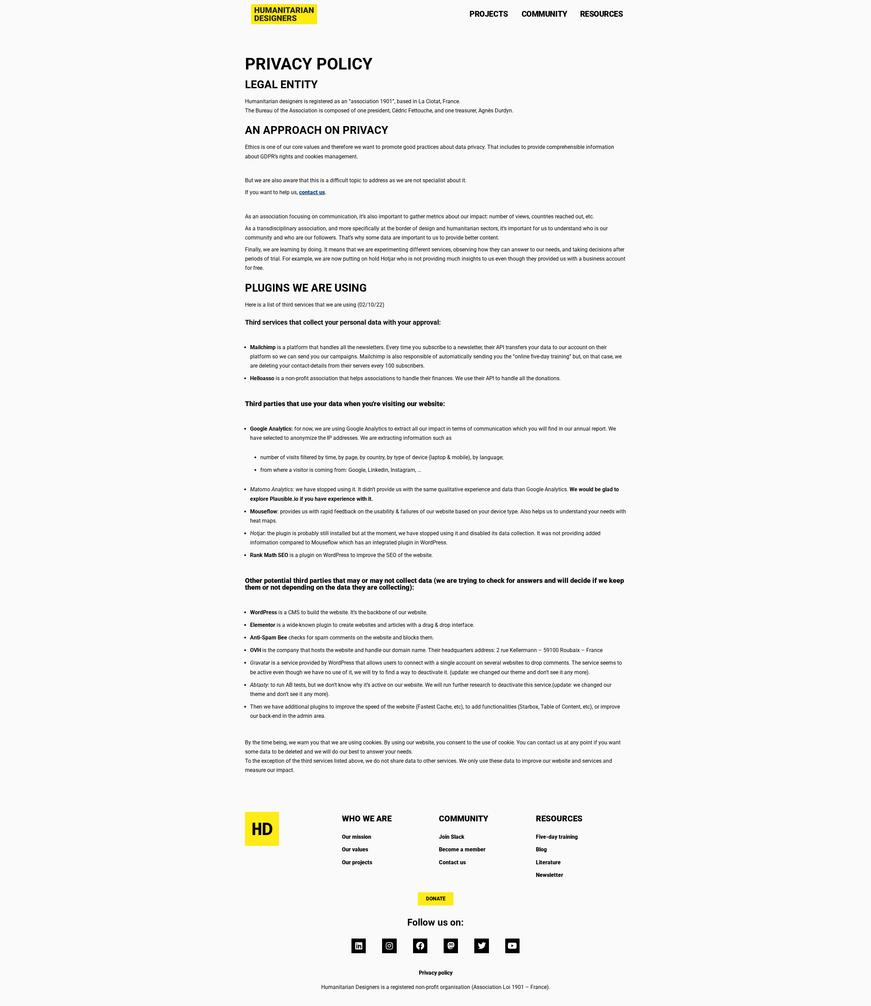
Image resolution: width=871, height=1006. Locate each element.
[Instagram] (389, 946)
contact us (312, 192)
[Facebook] (420, 946)
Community (544, 14)
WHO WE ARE (367, 818)
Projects (489, 14)
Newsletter (549, 875)
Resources (601, 14)
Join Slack (451, 837)
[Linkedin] (358, 946)
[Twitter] (481, 946)
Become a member (462, 849)
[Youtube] (512, 946)
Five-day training (557, 837)
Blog (541, 849)
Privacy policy (436, 973)
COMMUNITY (463, 818)
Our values (355, 849)
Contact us (452, 862)
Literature (548, 862)
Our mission (356, 837)
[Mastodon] (451, 946)
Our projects (357, 862)
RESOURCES (559, 818)
